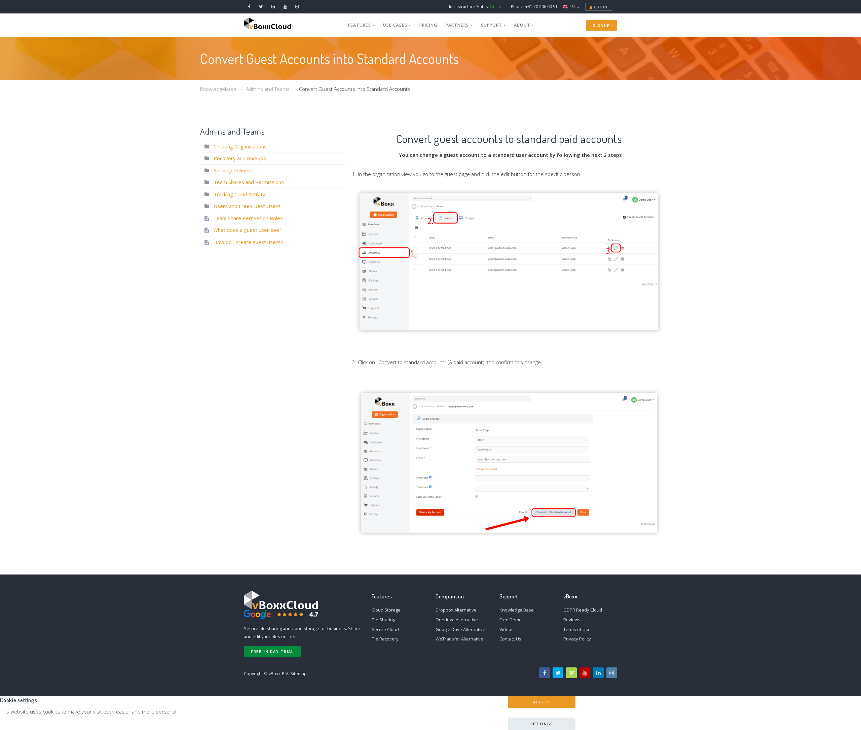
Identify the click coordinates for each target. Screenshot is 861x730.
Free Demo (510, 620)
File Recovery (385, 639)
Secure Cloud (385, 629)
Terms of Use (577, 629)
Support (492, 25)
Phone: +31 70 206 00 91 (534, 6)
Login (600, 7)
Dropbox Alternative (456, 610)
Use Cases (396, 25)
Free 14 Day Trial (272, 651)
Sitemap (298, 673)
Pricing (428, 25)
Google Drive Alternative (460, 629)
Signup (601, 25)
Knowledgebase (218, 88)
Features (360, 25)
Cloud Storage (386, 610)
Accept (542, 701)
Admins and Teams (268, 88)
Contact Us (510, 639)
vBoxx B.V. (279, 673)
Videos (506, 629)
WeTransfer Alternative (459, 639)
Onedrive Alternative (457, 620)
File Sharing (383, 620)
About (523, 25)
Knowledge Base (516, 610)
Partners (458, 25)
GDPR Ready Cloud (582, 610)
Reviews (572, 620)
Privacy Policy (577, 639)
